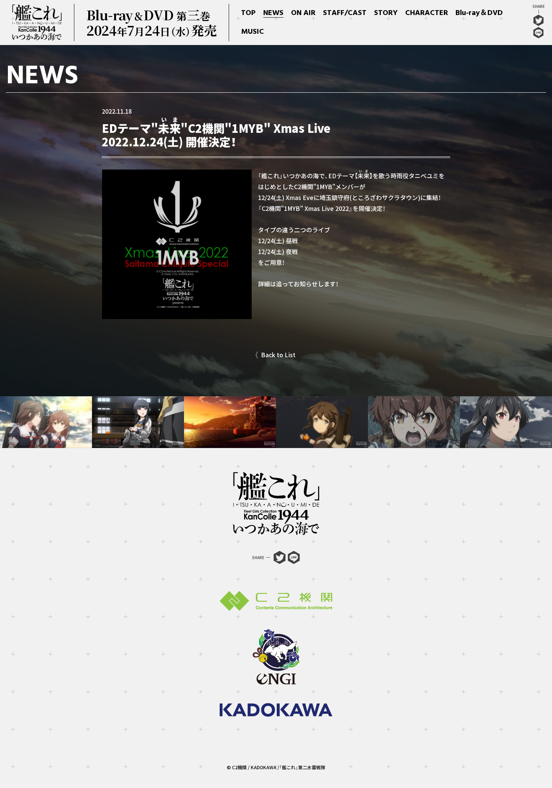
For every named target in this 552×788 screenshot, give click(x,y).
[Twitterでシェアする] (538, 22)
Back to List (278, 354)
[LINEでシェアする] (538, 35)
